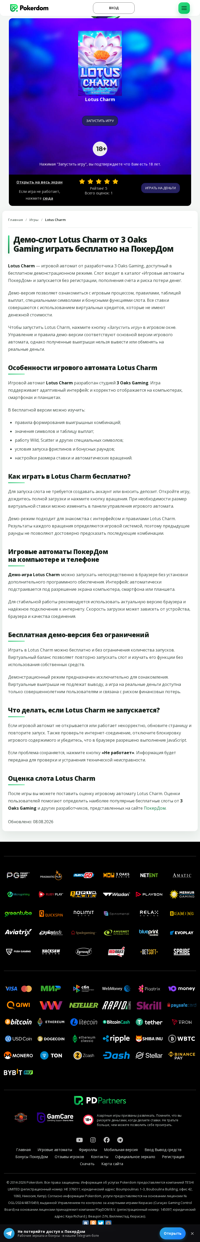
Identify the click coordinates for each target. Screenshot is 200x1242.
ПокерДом (155, 808)
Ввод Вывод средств (163, 1149)
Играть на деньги (160, 188)
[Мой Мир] (108, 1223)
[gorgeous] (115, 181)
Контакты (99, 1156)
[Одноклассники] (93, 1223)
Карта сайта (112, 1163)
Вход (114, 7)
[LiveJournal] (116, 1223)
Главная (15, 219)
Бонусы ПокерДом (31, 1156)
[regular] (99, 181)
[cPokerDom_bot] (120, 1139)
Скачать (87, 1163)
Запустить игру (100, 120)
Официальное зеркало (135, 1156)
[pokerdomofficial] (106, 1139)
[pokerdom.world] (92, 1139)
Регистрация (173, 1156)
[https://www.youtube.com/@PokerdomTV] (79, 1139)
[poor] (90, 181)
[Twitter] (101, 1223)
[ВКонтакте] (86, 1223)
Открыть (173, 1233)
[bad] (82, 181)
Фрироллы (88, 1149)
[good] (107, 181)
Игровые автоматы (55, 1149)
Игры (34, 219)
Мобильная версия (121, 1149)
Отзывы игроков (69, 1156)
